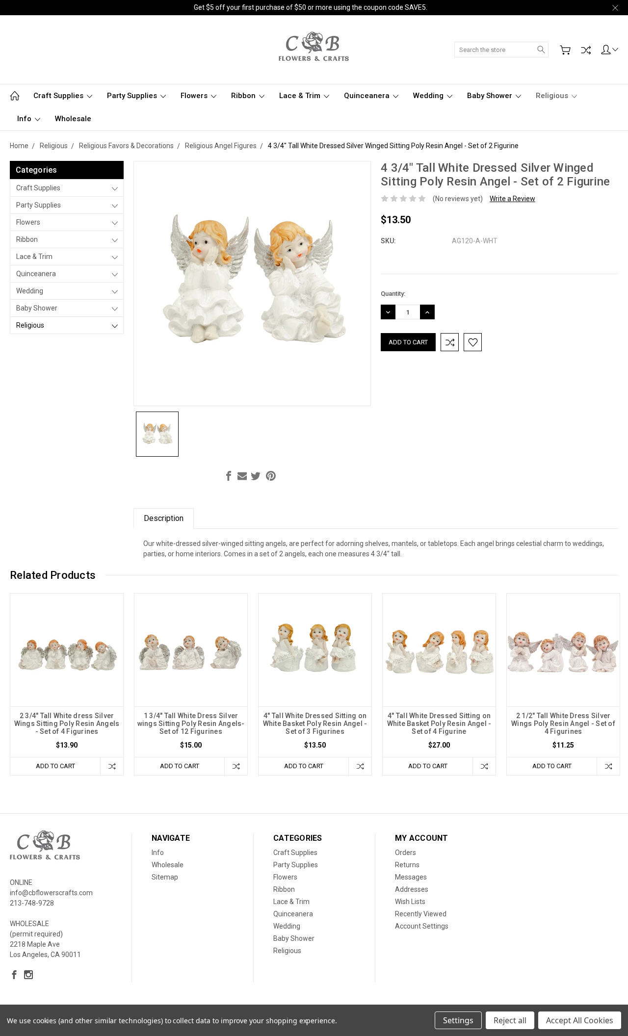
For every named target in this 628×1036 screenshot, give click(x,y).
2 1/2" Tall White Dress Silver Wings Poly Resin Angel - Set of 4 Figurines (563, 723)
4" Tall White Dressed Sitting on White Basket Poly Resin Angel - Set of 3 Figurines (315, 723)
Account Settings (421, 926)
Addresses (411, 889)
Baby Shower (490, 95)
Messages (411, 877)
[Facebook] (229, 476)
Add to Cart (55, 766)
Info (25, 118)
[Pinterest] (271, 476)
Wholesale (73, 118)
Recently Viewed (420, 914)
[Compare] (585, 50)
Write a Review (512, 199)
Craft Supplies (59, 95)
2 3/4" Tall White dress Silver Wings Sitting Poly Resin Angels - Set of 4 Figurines (67, 723)
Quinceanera (368, 95)
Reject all (510, 1020)
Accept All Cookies (579, 1020)
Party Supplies (133, 95)
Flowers (195, 95)
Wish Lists (410, 902)
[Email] (242, 476)
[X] (256, 476)
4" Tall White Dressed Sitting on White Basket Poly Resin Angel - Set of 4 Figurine (439, 723)
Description (163, 518)
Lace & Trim (300, 95)
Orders (405, 852)
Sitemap (165, 877)
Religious (553, 95)
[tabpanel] (67, 684)
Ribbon (244, 95)
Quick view (67, 672)
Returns (407, 865)
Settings (458, 1020)
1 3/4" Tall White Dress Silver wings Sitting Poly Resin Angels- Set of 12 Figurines (191, 723)
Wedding (429, 95)
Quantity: (393, 293)
